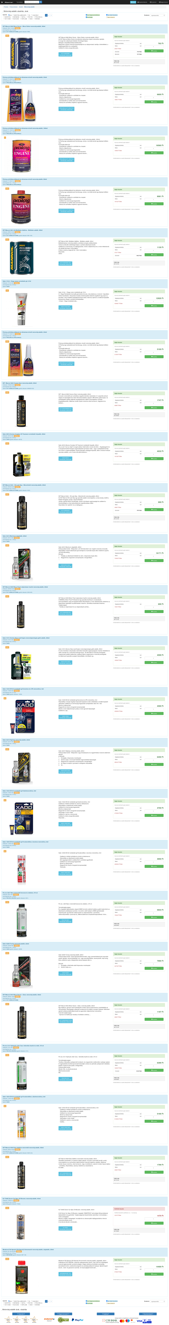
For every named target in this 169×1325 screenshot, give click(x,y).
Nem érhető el (111, 17)
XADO (31, 19)
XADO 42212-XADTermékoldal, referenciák (65, 565)
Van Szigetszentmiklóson (93, 15)
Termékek (19, 2)
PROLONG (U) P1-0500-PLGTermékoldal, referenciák (66, 210)
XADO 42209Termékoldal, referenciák (65, 973)
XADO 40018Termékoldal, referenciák (65, 458)
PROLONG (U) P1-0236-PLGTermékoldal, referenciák (66, 363)
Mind (10, 15)
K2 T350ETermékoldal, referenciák (65, 1228)
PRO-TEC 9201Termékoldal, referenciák (65, 920)
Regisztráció (164, 2)
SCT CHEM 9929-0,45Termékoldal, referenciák (65, 1173)
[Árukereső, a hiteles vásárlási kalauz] (63, 1320)
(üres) (133, 2)
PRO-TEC (30, 17)
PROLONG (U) (38, 17)
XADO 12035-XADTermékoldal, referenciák (65, 873)
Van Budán (90, 17)
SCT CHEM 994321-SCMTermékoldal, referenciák (66, 1021)
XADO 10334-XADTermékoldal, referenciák (65, 824)
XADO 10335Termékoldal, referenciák (65, 716)
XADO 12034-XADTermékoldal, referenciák (65, 1128)
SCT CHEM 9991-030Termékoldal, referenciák (65, 263)
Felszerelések (13, 7)
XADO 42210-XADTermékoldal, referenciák (65, 771)
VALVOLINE (16, 19)
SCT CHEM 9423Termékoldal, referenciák (65, 511)
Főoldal (6, 7)
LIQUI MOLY (35, 15)
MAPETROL (8, 17)
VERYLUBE (24, 19)
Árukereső (49, 1320)
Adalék (21, 7)
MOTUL (24, 17)
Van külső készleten (112, 15)
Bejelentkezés (143, 2)
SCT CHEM (8, 19)
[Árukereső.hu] (49, 1319)
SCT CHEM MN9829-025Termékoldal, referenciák (66, 409)
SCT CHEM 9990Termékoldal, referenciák (65, 54)
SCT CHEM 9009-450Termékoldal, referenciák (65, 613)
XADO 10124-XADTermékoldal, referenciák (65, 307)
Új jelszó (153, 2)
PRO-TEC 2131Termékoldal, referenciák (65, 1079)
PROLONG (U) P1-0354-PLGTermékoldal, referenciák (66, 108)
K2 (29, 15)
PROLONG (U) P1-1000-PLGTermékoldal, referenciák (66, 159)
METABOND (16, 17)
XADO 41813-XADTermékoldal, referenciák (65, 662)
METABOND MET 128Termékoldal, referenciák (65, 1274)
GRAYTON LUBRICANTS (20, 15)
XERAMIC (37, 19)
